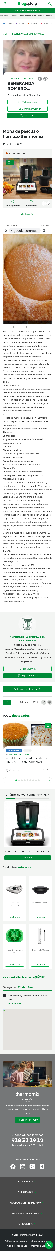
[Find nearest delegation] (5, 4)
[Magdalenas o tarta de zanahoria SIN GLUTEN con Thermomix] (27, 736)
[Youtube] (22, 1166)
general (14, 16)
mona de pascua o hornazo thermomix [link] (35, 16)
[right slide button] (49, 780)
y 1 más (27, 750)
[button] (50, 4)
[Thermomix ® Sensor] (40, 935)
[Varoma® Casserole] (40, 888)
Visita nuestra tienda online (26, 10)
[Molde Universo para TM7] (14, 935)
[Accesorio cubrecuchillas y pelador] (14, 888)
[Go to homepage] (27, 4)
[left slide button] (5, 780)
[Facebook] (13, 1166)
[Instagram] (32, 1166)
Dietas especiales (14, 750)
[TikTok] (42, 1166)
